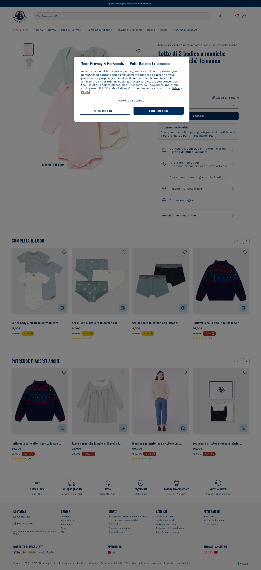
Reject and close (103, 110)
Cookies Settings (131, 100)
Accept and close (158, 110)
